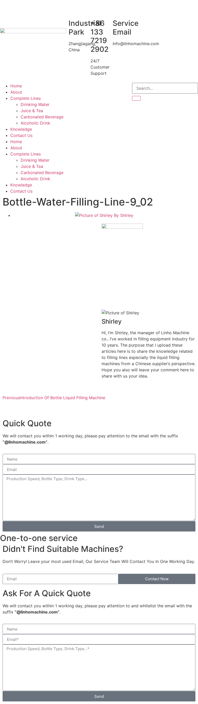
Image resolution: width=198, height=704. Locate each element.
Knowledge (21, 129)
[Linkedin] (100, 89)
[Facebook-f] (72, 89)
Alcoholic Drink (35, 123)
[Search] (136, 98)
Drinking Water (35, 104)
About (16, 92)
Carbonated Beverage (42, 116)
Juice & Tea (32, 110)
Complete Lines (25, 98)
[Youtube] (86, 89)
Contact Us (21, 135)
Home (16, 85)
